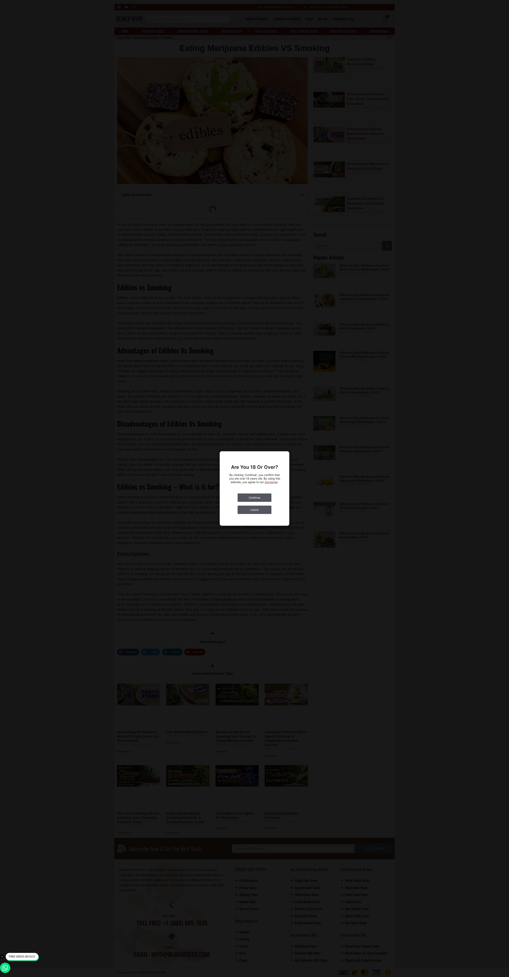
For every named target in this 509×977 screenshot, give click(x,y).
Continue (254, 504)
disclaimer (271, 489)
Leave (254, 517)
